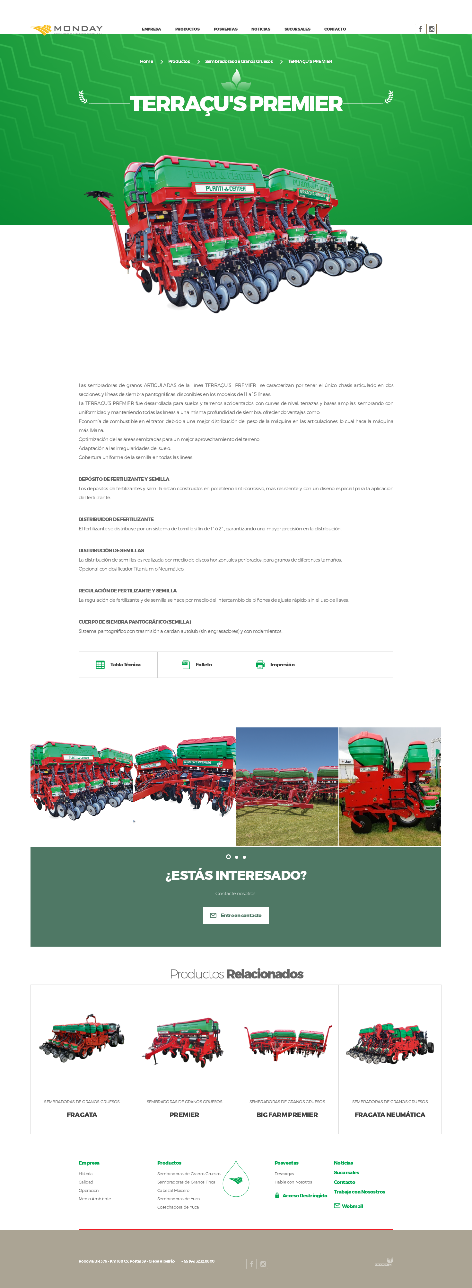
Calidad (86, 1181)
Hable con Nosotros (293, 1181)
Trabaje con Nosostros (359, 1192)
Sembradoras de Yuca (178, 1198)
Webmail (352, 1206)
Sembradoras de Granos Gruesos (239, 61)
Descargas (284, 1173)
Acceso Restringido (305, 1196)
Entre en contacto (241, 915)
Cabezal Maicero (173, 1190)
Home (146, 61)
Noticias (343, 1163)
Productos (179, 61)
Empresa (89, 1163)
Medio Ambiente (95, 1198)
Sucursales (346, 1172)
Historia (85, 1173)
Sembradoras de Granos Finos (186, 1181)
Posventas (287, 1163)
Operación (89, 1190)
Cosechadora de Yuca (178, 1207)
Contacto (344, 1182)
